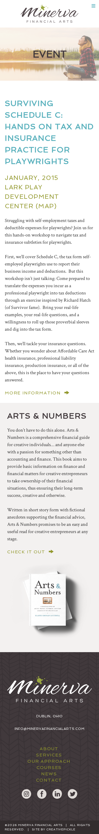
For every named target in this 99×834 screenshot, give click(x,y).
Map (46, 206)
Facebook (42, 794)
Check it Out (26, 552)
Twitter (72, 794)
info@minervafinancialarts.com (50, 729)
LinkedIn (57, 794)
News (49, 773)
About (49, 748)
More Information (33, 393)
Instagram (26, 794)
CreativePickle (61, 829)
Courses (49, 767)
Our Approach (49, 761)
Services (49, 754)
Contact (49, 780)
